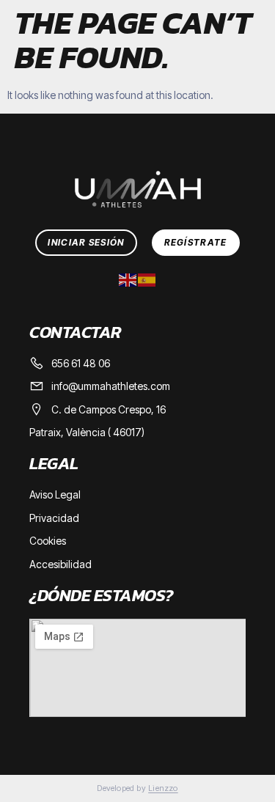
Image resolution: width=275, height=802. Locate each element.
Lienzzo (163, 788)
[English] (128, 278)
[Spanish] (147, 278)
